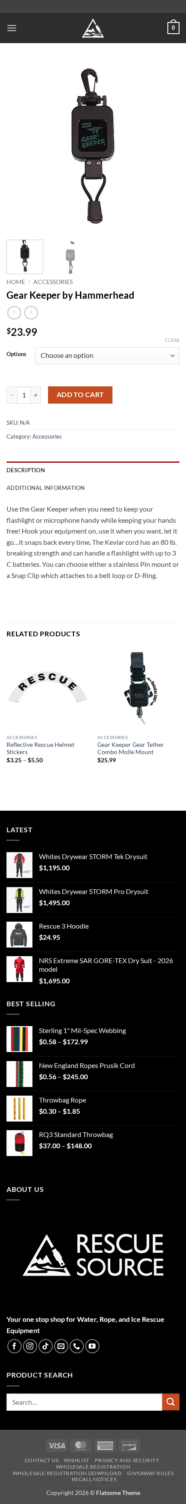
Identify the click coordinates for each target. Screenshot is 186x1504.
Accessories (53, 281)
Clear (172, 340)
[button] (11, 27)
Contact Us (42, 1460)
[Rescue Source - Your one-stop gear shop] (93, 28)
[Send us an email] (61, 1346)
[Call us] (77, 1346)
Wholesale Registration (93, 1466)
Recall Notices (94, 1479)
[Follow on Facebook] (14, 1346)
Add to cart (80, 394)
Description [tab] (25, 470)
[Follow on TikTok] (45, 1346)
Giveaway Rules (150, 1473)
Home (15, 281)
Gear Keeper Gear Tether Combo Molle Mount (130, 748)
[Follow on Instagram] (30, 1346)
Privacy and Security (127, 1460)
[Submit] (171, 1401)
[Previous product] (31, 312)
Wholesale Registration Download (67, 1473)
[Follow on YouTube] (92, 1346)
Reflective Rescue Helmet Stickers (40, 748)
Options (16, 354)
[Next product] (14, 312)
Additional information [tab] (45, 487)
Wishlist (77, 1460)
